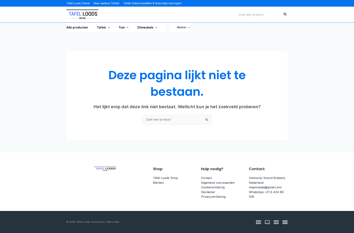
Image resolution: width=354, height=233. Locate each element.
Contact (206, 178)
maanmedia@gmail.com (265, 187)
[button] (188, 27)
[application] (108, 27)
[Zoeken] (285, 14)
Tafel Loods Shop (165, 178)
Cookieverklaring (213, 187)
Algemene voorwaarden (218, 182)
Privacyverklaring (213, 196)
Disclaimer (208, 192)
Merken (181, 27)
